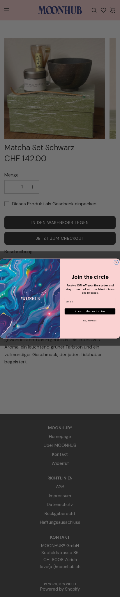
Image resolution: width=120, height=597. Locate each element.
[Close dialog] (116, 262)
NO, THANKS (90, 320)
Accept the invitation (90, 311)
